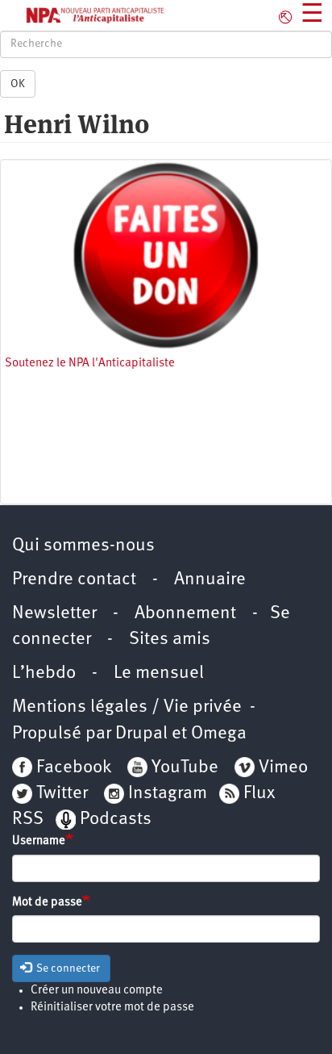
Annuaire (210, 580)
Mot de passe (47, 903)
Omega (219, 734)
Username (38, 841)
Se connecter (67, 968)
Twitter (62, 793)
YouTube (182, 768)
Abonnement (185, 613)
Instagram (167, 793)
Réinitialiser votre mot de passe (112, 1008)
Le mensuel (159, 673)
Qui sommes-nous (83, 546)
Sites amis (169, 639)
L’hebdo (44, 673)
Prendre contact (74, 580)
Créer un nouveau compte (97, 991)
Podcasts (115, 819)
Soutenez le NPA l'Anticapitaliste (90, 364)
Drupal (141, 734)
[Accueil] (83, 15)
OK (17, 84)
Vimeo (283, 768)
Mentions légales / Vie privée (127, 707)
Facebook (71, 768)
